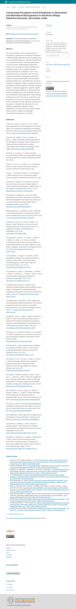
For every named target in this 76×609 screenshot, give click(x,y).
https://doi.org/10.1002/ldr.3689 (16, 233)
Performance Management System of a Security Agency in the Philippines (40, 495)
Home (8, 7)
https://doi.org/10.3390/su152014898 (22, 149)
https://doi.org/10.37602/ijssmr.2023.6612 (25, 133)
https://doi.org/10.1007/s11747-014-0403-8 (19, 191)
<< (7, 514)
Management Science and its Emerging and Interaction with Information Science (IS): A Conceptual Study (39, 461)
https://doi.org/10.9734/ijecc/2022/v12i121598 (20, 328)
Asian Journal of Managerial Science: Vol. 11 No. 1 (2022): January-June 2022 (39, 505)
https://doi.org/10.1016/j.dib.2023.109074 (19, 341)
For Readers (9, 584)
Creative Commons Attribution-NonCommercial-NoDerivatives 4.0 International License (57, 93)
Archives (14, 7)
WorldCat (9, 557)
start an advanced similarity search (26, 518)
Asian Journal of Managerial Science (20, 2)
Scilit (7, 552)
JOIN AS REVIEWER (12, 565)
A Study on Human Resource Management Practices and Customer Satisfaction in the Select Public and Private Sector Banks (37, 476)
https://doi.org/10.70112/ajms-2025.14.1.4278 (23, 34)
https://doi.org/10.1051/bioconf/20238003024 (25, 419)
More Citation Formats (53, 55)
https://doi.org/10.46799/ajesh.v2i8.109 (18, 207)
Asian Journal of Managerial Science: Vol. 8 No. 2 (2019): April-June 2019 (38, 496)
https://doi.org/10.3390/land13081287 (18, 370)
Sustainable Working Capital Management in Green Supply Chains (48, 465)
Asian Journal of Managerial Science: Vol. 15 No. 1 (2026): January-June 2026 (34, 467)
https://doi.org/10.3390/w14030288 (20, 410)
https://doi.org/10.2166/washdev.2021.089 (19, 386)
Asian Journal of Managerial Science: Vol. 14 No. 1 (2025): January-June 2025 (33, 473)
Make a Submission (13, 573)
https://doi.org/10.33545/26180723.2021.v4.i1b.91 (21, 433)
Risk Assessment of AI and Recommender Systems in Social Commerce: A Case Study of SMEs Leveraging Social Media (40, 470)
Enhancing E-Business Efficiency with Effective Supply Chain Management (42, 499)
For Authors (9, 587)
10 (20, 514)
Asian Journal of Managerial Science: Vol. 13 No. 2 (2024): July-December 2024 (39, 500)
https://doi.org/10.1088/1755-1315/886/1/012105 (21, 448)
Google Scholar (10, 550)
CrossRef (9, 555)
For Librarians (10, 590)
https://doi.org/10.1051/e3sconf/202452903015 (25, 399)
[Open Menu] (6, 2)
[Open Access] (10, 532)
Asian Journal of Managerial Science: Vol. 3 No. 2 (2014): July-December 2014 (38, 463)
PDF (49, 25)
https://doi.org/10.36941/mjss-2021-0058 (21, 218)
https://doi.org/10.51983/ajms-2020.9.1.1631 (20, 355)
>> (23, 514)
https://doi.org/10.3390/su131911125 (17, 281)
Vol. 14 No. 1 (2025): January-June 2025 (29, 7)
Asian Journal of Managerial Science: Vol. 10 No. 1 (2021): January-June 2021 (38, 483)
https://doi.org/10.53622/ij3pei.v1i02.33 (18, 267)
